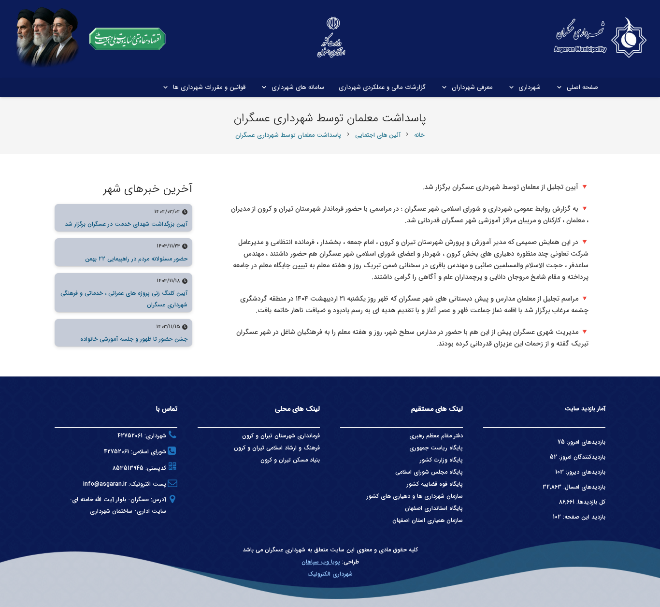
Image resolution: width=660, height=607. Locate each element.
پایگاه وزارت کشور (441, 459)
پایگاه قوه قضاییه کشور (435, 484)
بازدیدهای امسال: (583, 486)
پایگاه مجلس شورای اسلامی (429, 472)
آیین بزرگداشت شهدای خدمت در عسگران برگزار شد (126, 224)
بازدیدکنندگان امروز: (581, 457)
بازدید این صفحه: (583, 516)
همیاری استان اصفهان (419, 520)
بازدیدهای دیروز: (584, 472)
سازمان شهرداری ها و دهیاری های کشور (415, 496)
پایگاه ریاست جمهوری (436, 447)
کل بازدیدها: (589, 501)
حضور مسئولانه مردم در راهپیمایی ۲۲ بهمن (136, 258)
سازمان (454, 520)
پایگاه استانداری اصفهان (434, 508)
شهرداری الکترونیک (330, 573)
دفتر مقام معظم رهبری (436, 435)
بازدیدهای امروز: (585, 442)
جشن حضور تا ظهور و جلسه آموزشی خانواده (133, 339)
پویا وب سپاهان (320, 561)
